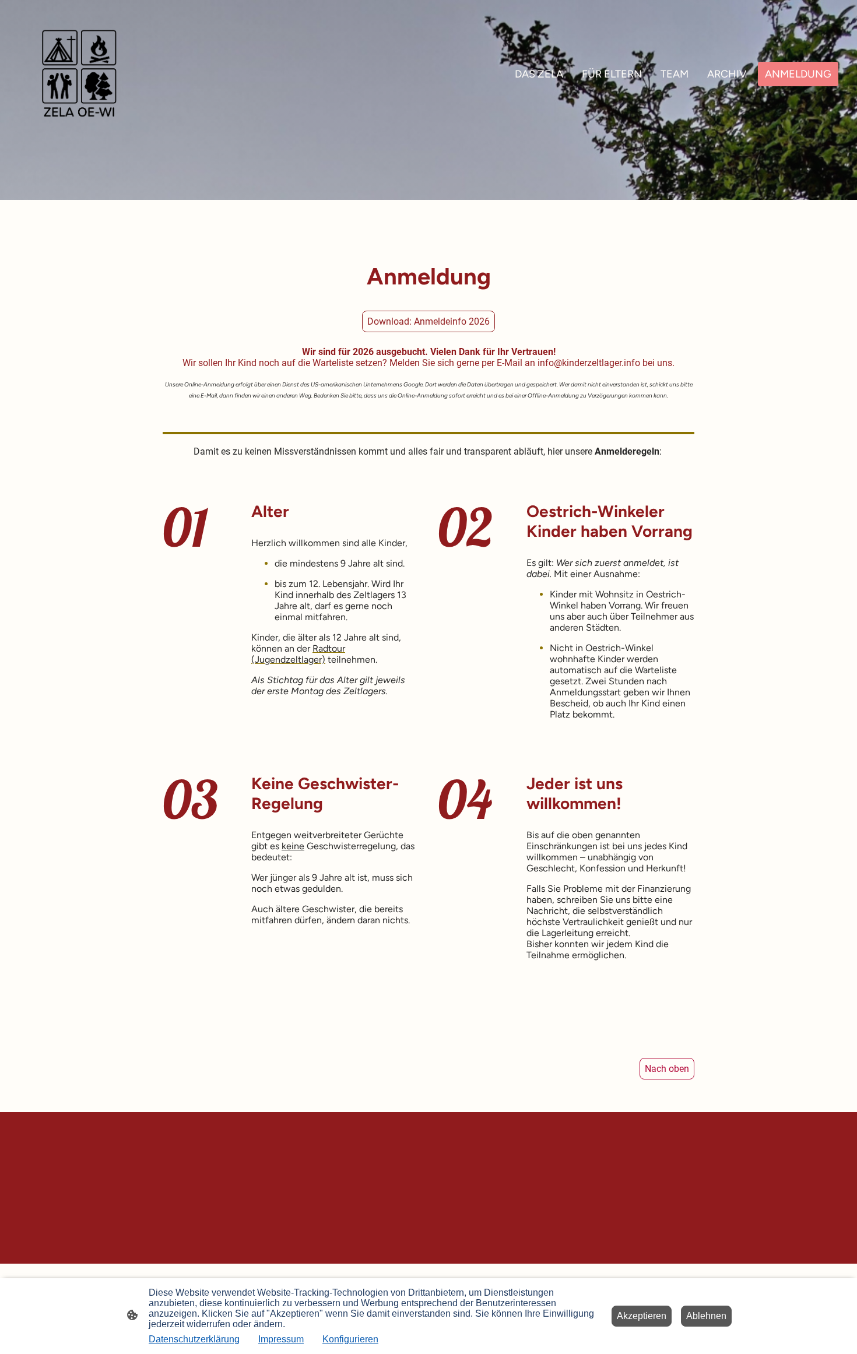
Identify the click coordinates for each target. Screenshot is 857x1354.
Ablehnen (706, 1316)
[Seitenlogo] (79, 74)
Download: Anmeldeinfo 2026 (428, 321)
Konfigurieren (350, 1339)
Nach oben (667, 1068)
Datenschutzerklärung (194, 1339)
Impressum (281, 1339)
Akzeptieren (641, 1316)
